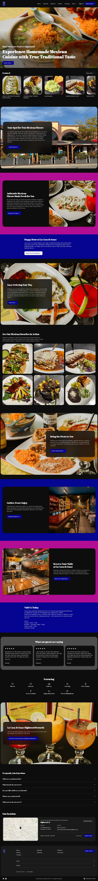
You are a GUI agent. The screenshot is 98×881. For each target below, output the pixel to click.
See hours (78, 835)
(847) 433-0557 (61, 827)
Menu (39, 3)
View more (7, 659)
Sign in (81, 3)
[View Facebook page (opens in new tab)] (3, 879)
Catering (67, 3)
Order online (88, 836)
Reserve (53, 3)
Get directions (88, 821)
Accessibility (30, 871)
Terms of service (20, 871)
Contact (18, 855)
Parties (60, 3)
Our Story (60, 852)
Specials (45, 3)
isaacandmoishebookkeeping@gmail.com (67, 829)
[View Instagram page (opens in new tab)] (6, 879)
